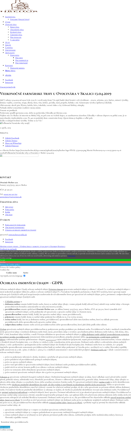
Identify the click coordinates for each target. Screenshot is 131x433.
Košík (7, 212)
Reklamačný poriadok (15, 225)
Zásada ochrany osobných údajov (20, 230)
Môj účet (9, 207)
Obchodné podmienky (14, 227)
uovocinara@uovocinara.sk (10, 197)
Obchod (8, 214)
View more (71, 256)
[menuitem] (68, 18)
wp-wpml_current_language (11, 275)
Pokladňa (9, 209)
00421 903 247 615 (10, 194)
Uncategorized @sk (7, 87)
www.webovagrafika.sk (17, 234)
